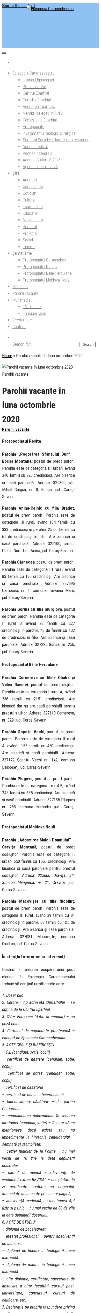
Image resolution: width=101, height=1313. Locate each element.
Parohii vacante (25, 293)
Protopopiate (33, 126)
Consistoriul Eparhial (40, 120)
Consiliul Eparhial (37, 99)
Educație (30, 213)
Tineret (29, 246)
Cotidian (29, 193)
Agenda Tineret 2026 (40, 166)
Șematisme (22, 253)
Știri (15, 173)
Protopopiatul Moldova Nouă (46, 280)
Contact (19, 326)
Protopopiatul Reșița (40, 266)
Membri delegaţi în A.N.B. (43, 113)
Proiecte (30, 233)
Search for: (21, 344)
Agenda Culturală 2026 (42, 159)
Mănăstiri (20, 286)
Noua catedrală (35, 146)
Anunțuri (30, 180)
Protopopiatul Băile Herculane (47, 273)
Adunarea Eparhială (39, 106)
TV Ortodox (32, 306)
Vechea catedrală (37, 153)
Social (28, 239)
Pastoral (30, 226)
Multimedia (21, 300)
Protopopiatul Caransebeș (44, 260)
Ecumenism (33, 206)
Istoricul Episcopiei (38, 79)
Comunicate (33, 186)
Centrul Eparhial (36, 93)
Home (7, 355)
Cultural (29, 200)
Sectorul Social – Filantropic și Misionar (56, 139)
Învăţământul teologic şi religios (49, 133)
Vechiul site (22, 319)
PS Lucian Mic (34, 86)
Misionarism (33, 219)
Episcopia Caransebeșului (33, 73)
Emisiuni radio (34, 313)
